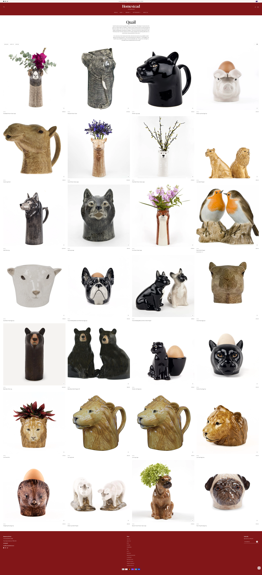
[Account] (255, 7)
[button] (254, 44)
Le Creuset (129, 557)
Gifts (128, 551)
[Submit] (257, 542)
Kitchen (128, 545)
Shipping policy (130, 565)
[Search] (4, 7)
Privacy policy (130, 561)
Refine (17, 44)
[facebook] (4, 1)
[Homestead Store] (131, 7)
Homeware (129, 547)
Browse (6, 44)
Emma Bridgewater (131, 555)
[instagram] (6, 1)
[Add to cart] (64, 108)
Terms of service (130, 563)
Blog (128, 543)
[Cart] (258, 7)
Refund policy (130, 559)
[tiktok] (8, 1)
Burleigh (129, 553)
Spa (127, 549)
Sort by (12, 44)
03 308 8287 (5, 543)
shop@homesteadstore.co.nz (8, 545)
